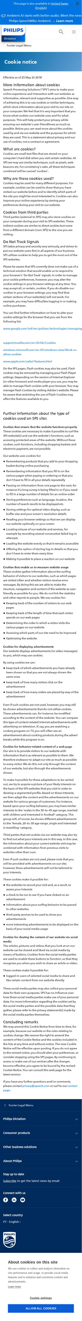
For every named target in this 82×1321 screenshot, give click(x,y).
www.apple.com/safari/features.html (27, 361)
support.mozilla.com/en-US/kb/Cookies (29, 342)
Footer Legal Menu (19, 45)
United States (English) (51, 5)
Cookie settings (41, 1298)
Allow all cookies (41, 1308)
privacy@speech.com (36, 1085)
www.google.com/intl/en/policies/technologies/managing (42, 328)
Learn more (14, 1286)
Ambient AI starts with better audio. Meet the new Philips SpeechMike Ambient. (44, 18)
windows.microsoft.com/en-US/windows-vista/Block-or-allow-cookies (40, 352)
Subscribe (9, 1180)
